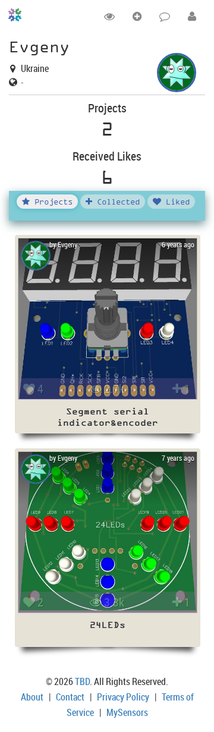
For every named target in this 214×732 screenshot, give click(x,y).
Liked (175, 201)
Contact (70, 696)
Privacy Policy (123, 696)
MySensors (127, 712)
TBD (82, 681)
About (32, 696)
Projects (51, 201)
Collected (116, 201)
